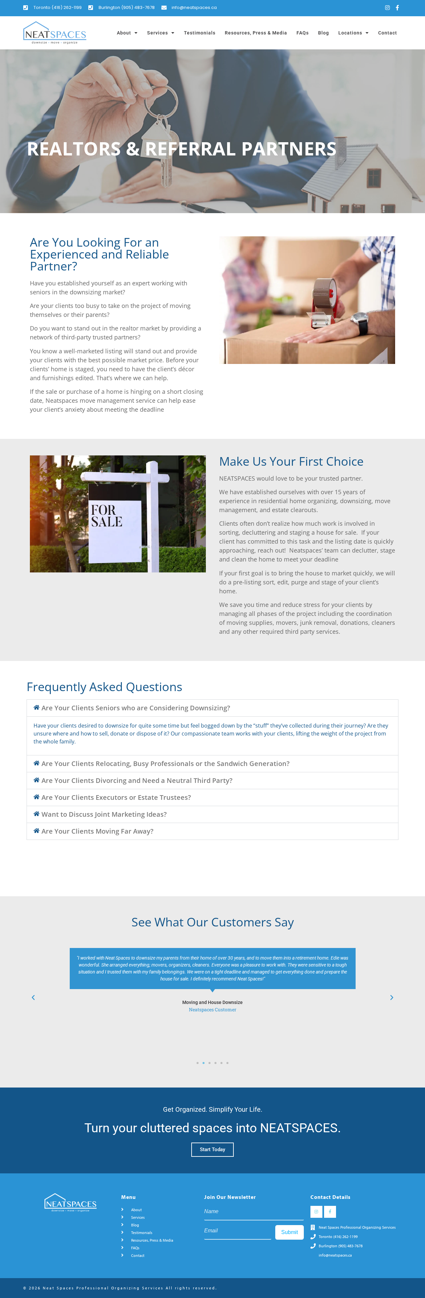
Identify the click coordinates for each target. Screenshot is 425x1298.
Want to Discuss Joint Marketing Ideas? (104, 814)
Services (157, 32)
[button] (212, 708)
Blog (323, 32)
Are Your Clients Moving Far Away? (97, 831)
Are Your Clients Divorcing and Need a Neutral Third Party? (137, 780)
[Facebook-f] (397, 7)
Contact (387, 32)
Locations (350, 32)
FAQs (303, 32)
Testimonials (199, 32)
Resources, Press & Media (256, 32)
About (124, 32)
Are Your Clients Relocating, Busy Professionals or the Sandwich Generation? (166, 763)
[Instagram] (387, 7)
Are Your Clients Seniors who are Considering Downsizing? (136, 707)
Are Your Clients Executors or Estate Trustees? (116, 797)
